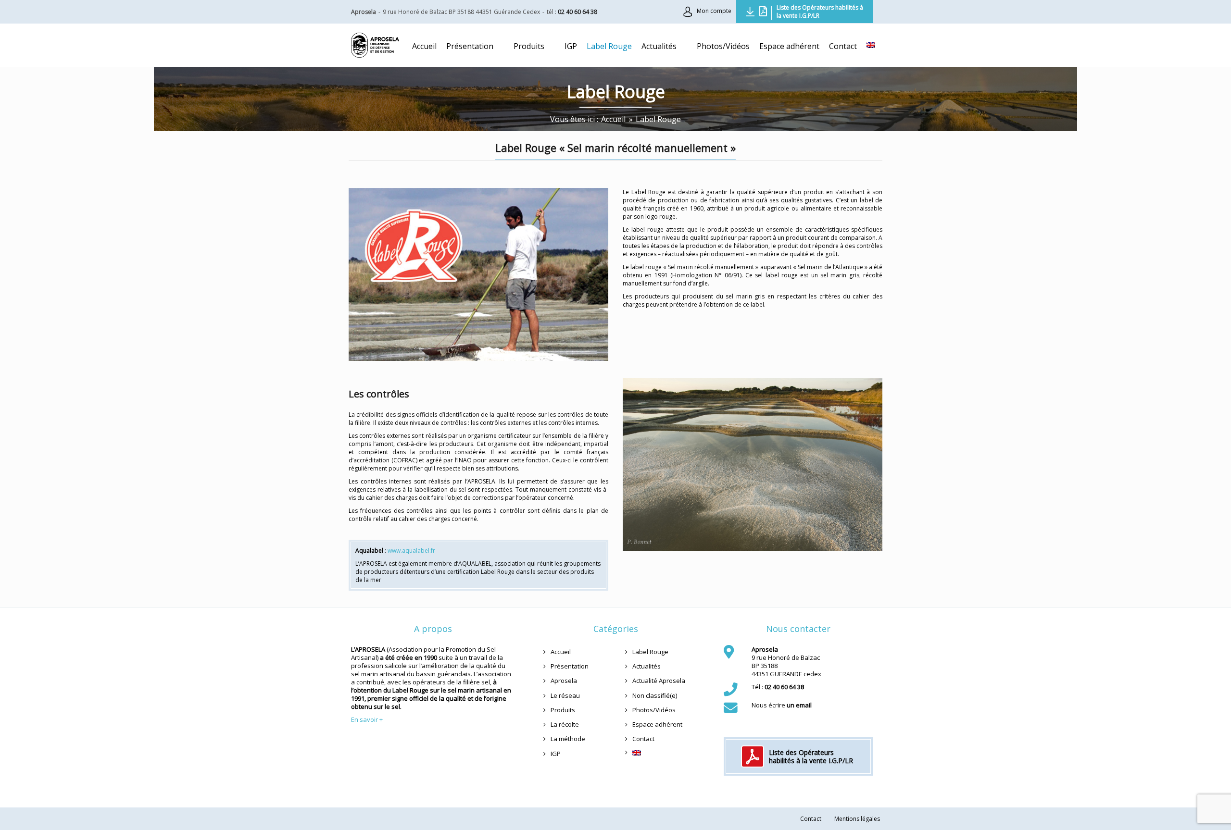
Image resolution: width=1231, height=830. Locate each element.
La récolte (565, 724)
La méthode (568, 738)
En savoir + (367, 719)
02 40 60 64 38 (577, 12)
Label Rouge (650, 651)
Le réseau (565, 695)
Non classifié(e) (654, 695)
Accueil (561, 651)
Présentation (570, 666)
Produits (563, 710)
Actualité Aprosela (658, 680)
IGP (556, 753)
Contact (643, 738)
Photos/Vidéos (654, 710)
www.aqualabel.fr (411, 550)
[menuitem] (871, 45)
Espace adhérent (657, 724)
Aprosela (564, 680)
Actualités (646, 666)
